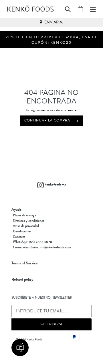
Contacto (19, 236)
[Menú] (93, 9)
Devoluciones (22, 231)
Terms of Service (24, 263)
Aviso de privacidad (26, 225)
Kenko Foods (34, 339)
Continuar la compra (47, 120)
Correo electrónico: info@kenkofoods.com (42, 247)
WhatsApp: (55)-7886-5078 (32, 241)
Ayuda (16, 209)
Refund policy (22, 279)
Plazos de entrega (24, 215)
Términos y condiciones (28, 220)
